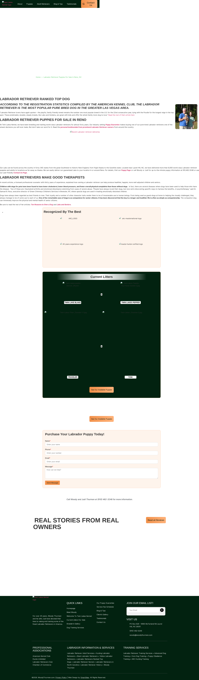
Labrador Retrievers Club (43, 662)
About (19, 4)
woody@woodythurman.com (141, 635)
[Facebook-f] (34, 629)
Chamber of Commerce (42, 665)
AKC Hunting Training (140, 659)
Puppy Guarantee (113, 125)
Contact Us (101, 622)
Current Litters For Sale (76, 620)
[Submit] (161, 610)
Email (47, 458)
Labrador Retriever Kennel (83, 662)
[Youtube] (42, 629)
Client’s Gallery (102, 614)
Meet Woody (72, 612)
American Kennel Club (41, 656)
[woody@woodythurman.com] (127, 635)
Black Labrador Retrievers (87, 656)
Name (47, 441)
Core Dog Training (139, 656)
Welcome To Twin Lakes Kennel (79, 616)
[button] (72, 302)
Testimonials (71, 4)
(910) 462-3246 (104, 499)
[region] (99, 563)
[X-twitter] (38, 629)
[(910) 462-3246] (127, 631)
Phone (48, 449)
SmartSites (85, 677)
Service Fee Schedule (105, 607)
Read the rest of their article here (121, 115)
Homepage (71, 608)
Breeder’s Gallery (73, 624)
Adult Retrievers (43, 4)
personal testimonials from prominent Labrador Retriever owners (87, 127)
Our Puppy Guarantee (105, 603)
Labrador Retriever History (91, 665)
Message (49, 467)
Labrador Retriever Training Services (137, 653)
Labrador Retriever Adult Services (80, 653)
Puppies (29, 4)
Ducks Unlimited (39, 659)
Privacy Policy (61, 677)
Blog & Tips (58, 4)
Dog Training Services (75, 628)
